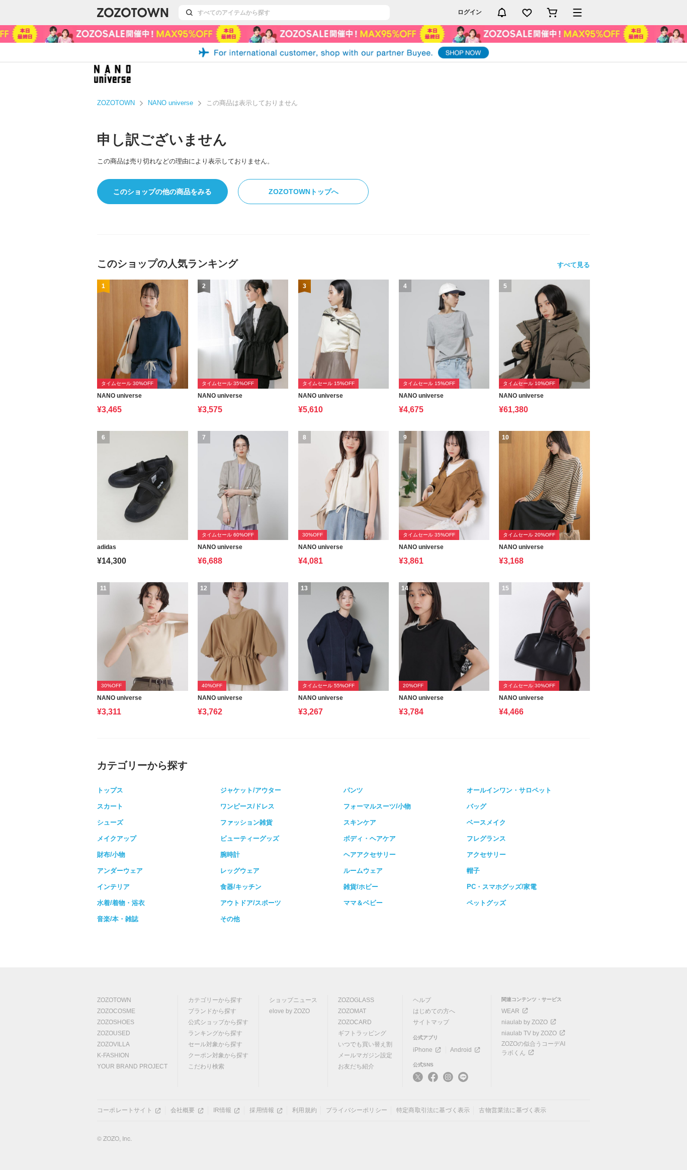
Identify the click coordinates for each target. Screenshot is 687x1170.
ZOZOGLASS (356, 1000)
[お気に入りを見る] (527, 12)
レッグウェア (240, 870)
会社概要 (182, 1110)
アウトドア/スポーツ (250, 903)
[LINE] (463, 1078)
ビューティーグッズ (249, 838)
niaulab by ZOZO (524, 1022)
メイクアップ (116, 838)
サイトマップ (431, 1022)
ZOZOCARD (355, 1022)
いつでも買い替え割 (365, 1044)
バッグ (476, 806)
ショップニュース (293, 1000)
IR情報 (222, 1110)
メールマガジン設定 (365, 1055)
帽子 (473, 870)
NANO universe (170, 103)
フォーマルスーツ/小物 (377, 806)
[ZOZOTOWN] (132, 12)
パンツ (353, 790)
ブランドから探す (212, 1011)
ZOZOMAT (352, 1011)
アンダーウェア (120, 870)
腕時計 (230, 854)
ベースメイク (486, 822)
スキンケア (359, 822)
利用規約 (304, 1110)
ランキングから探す (215, 1033)
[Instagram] (448, 1081)
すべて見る (573, 264)
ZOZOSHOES (115, 1022)
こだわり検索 (206, 1066)
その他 (230, 919)
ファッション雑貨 (246, 822)
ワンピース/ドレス (247, 806)
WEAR (510, 1011)
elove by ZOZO (289, 1011)
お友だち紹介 (356, 1066)
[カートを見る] (552, 12)
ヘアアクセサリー (369, 854)
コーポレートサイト (124, 1110)
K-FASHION (113, 1055)
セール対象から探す (215, 1044)
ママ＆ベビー (363, 903)
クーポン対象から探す (218, 1055)
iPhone (423, 1049)
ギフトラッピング (362, 1033)
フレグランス (486, 838)
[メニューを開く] (577, 12)
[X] (418, 1081)
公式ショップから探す (218, 1022)
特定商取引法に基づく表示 (433, 1110)
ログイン (470, 12)
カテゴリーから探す (215, 1000)
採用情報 (261, 1110)
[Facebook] (433, 1081)
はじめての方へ (434, 1011)
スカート (110, 806)
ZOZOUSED (113, 1033)
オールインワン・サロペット (509, 790)
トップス (110, 790)
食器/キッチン (241, 886)
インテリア (113, 886)
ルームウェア (363, 870)
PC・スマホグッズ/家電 (502, 886)
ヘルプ (422, 1000)
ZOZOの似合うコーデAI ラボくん (533, 1048)
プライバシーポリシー (356, 1110)
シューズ (110, 822)
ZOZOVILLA (113, 1044)
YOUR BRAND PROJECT (132, 1066)
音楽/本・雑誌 (117, 919)
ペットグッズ (486, 903)
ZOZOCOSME (116, 1011)
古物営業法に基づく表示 (512, 1110)
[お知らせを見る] (501, 12)
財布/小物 (111, 854)
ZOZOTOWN (116, 103)
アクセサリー (486, 854)
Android (461, 1049)
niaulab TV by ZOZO (529, 1033)
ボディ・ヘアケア (369, 838)
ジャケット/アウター (250, 790)
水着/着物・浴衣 (121, 903)
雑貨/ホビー (360, 886)
